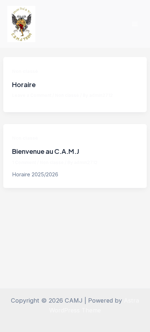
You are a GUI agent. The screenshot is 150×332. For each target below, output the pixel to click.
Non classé (25, 71)
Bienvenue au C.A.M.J (45, 151)
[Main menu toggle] (134, 24)
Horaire (24, 84)
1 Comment (24, 162)
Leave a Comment (31, 95)
